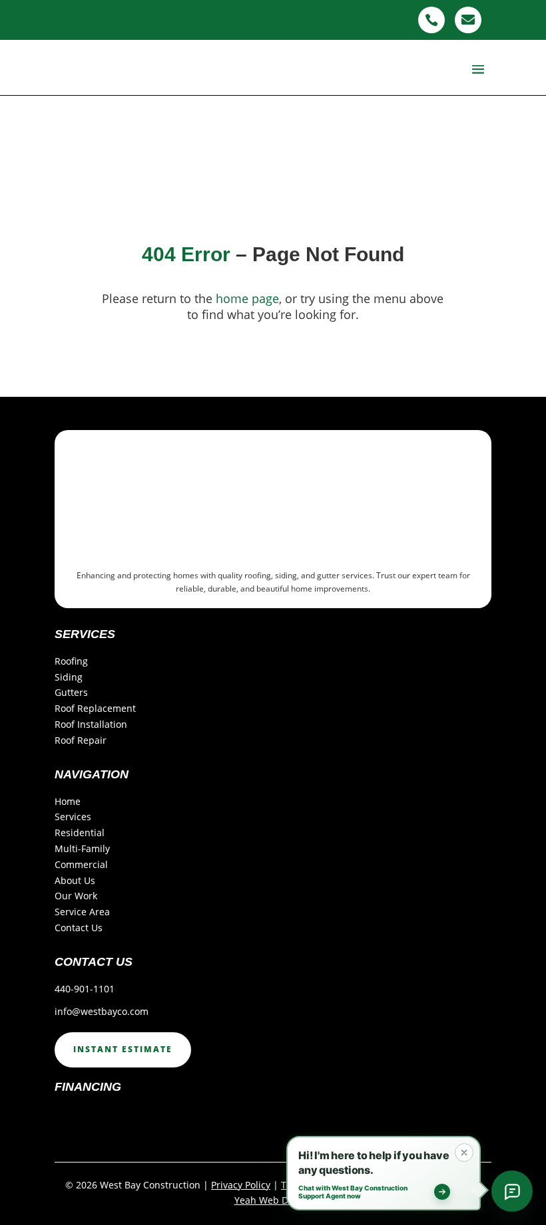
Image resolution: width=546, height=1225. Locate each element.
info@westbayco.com (101, 1011)
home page (247, 298)
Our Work (76, 895)
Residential (80, 832)
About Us (75, 880)
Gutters (71, 692)
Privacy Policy (240, 1184)
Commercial (81, 864)
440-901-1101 (85, 988)
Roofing (71, 661)
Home (68, 801)
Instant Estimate (122, 1049)
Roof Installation (91, 724)
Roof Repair (81, 740)
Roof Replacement (95, 708)
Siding (69, 677)
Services (73, 816)
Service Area (82, 911)
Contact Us (79, 927)
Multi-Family (82, 848)
